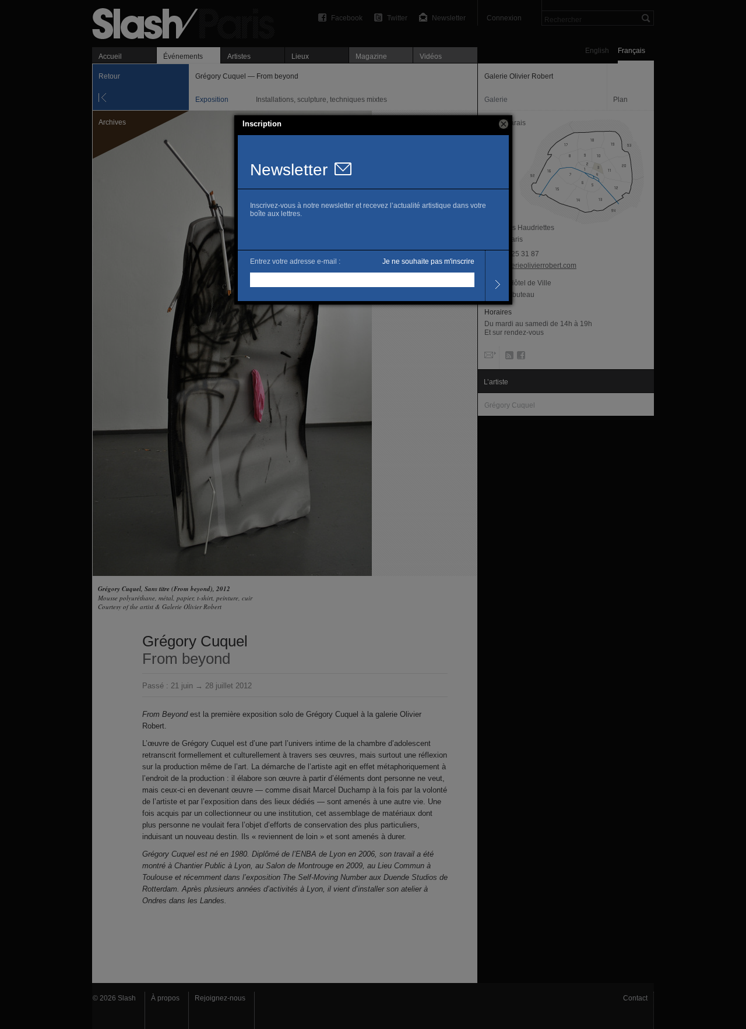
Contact (635, 998)
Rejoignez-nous (220, 998)
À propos (165, 998)
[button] (503, 124)
